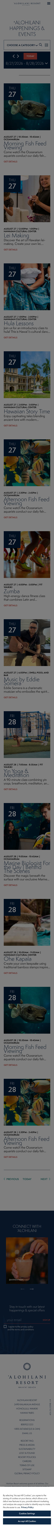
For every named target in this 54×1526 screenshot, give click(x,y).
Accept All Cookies (27, 1521)
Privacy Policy (27, 1507)
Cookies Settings (27, 1513)
